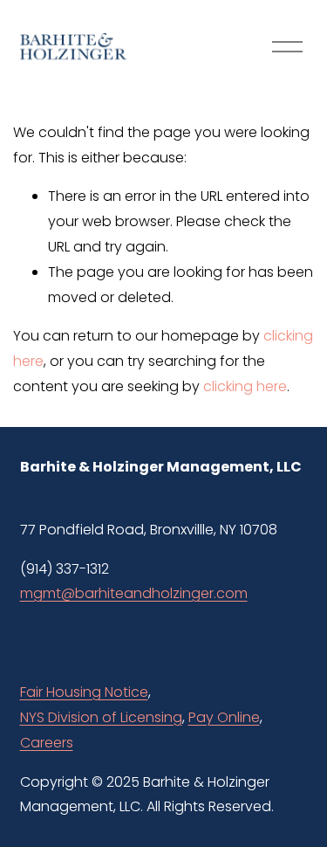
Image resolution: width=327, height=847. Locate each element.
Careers (46, 743)
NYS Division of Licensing (101, 717)
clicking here (245, 386)
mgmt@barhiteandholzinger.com (134, 593)
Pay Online (224, 717)
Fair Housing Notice (84, 692)
